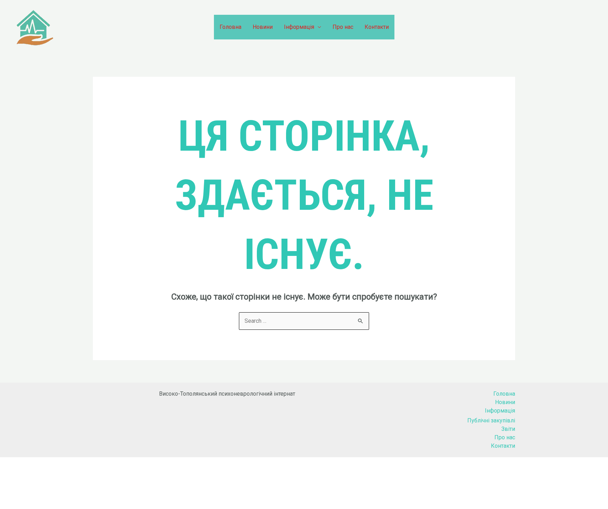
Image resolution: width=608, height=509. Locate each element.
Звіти (508, 429)
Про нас (342, 27)
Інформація (299, 27)
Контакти (377, 27)
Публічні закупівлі (491, 420)
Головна (230, 27)
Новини (263, 27)
